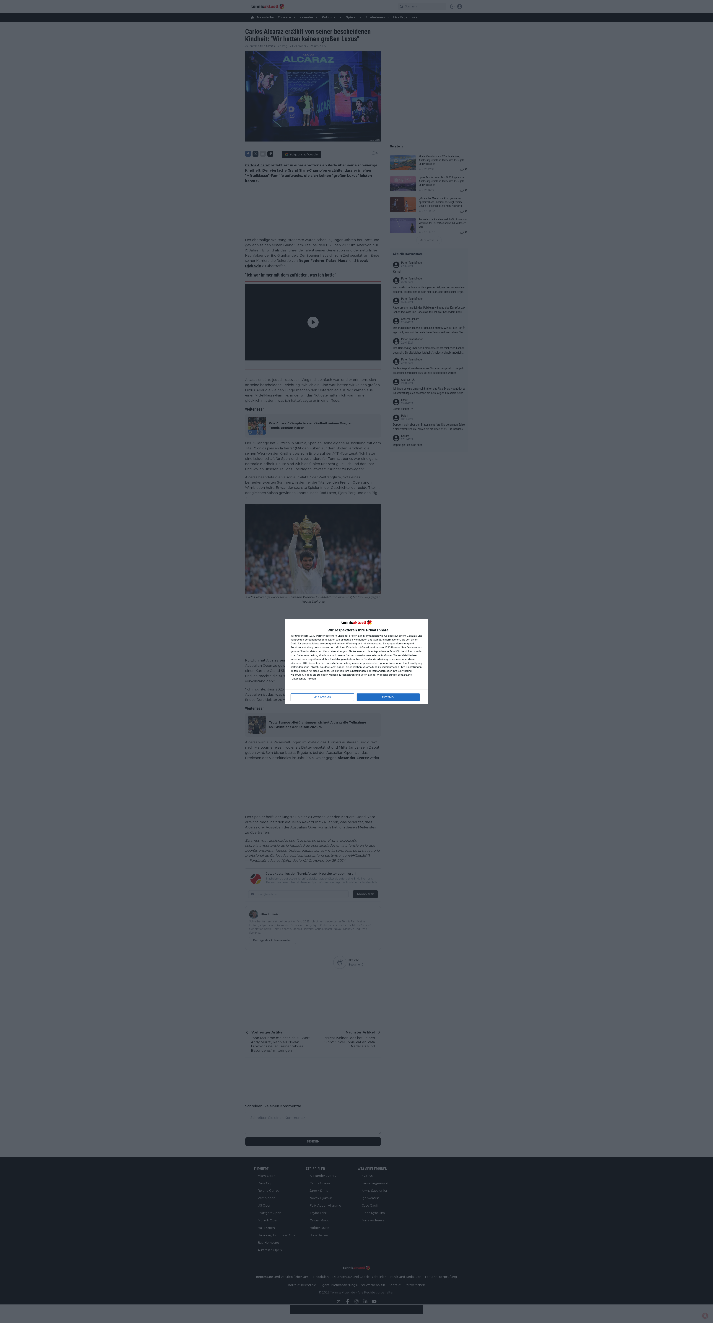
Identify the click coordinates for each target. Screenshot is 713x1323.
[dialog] (356, 661)
